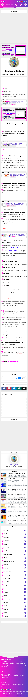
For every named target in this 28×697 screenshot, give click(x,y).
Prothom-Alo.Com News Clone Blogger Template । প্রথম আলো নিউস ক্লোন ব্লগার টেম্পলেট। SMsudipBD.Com (17, 484)
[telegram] (24, 1)
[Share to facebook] (3, 388)
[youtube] (22, 1)
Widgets (6, 602)
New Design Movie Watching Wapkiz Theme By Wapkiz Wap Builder (17, 515)
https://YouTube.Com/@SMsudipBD (12, 338)
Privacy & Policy (7, 675)
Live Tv (6, 564)
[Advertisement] (14, 27)
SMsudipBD (6, 335)
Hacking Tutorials (9, 561)
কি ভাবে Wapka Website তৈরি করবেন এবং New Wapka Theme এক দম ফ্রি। (16, 494)
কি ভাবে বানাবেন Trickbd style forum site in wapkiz (17, 499)
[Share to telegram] (14, 388)
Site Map (5, 674)
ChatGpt (6, 541)
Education (6, 547)
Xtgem (5, 612)
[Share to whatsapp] (19, 388)
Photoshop (7, 575)
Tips (5, 589)
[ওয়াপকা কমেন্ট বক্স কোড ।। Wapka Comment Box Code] (6, 145)
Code (5, 544)
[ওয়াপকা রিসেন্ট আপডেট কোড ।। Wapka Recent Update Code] (6, 103)
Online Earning (8, 571)
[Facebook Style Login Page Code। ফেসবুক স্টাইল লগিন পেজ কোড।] (6, 205)
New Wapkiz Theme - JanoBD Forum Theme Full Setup (17, 473)
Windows (6, 606)
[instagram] (20, 1)
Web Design (7, 599)
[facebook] (18, 1)
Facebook (6, 551)
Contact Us (6, 677)
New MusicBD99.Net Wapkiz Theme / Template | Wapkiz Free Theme (17, 478)
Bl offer (6, 534)
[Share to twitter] (24, 388)
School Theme (8, 582)
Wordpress (7, 609)
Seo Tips (6, 585)
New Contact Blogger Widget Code (16, 504)
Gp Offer (6, 558)
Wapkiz (6, 595)
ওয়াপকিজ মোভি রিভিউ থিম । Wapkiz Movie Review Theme (17, 510)
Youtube (6, 616)
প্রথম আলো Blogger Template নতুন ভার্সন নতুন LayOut (17, 489)
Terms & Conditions (19, 675)
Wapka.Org (17, 156)
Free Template (8, 554)
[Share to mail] (8, 388)
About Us (13, 674)
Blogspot (6, 537)
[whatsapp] (26, 1)
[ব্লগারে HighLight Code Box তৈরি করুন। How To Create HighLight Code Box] (6, 175)
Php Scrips (7, 578)
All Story (6, 530)
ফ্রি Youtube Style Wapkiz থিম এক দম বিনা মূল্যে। (17, 520)
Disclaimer (20, 674)
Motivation (7, 568)
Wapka (6, 592)
